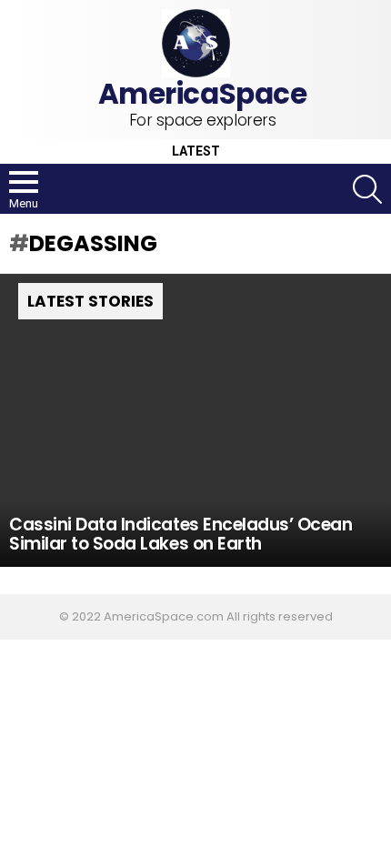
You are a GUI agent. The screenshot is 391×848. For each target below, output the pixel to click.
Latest (196, 151)
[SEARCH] (367, 189)
